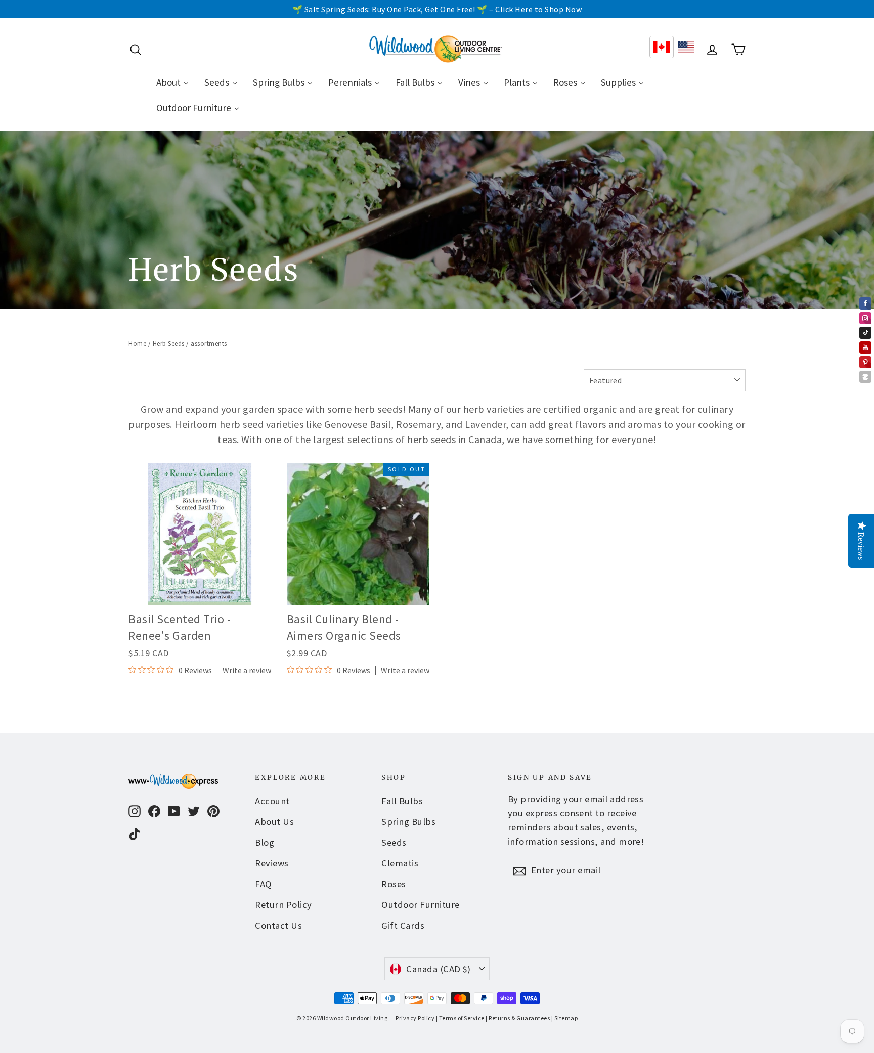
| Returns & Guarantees (518, 1018)
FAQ (263, 884)
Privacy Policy (415, 1018)
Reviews (272, 863)
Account (272, 801)
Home (137, 343)
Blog (264, 842)
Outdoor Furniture (420, 904)
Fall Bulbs (402, 801)
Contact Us (278, 925)
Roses (393, 884)
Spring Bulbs (408, 821)
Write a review (247, 670)
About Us (274, 821)
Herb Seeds (169, 343)
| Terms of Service (460, 1018)
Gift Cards (402, 925)
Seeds (394, 842)
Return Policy (283, 904)
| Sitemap (564, 1018)
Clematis (399, 863)
